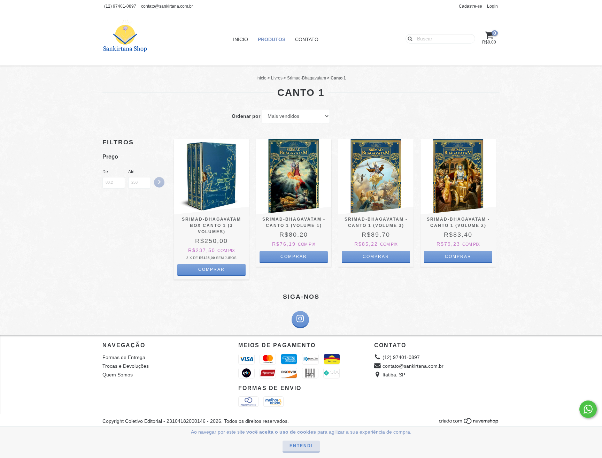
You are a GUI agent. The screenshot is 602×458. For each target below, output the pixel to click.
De (105, 171)
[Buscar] (408, 38)
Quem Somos (117, 374)
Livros (277, 78)
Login (492, 6)
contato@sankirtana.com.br (167, 6)
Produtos (271, 39)
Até (131, 171)
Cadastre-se (470, 6)
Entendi (301, 445)
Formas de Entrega (123, 357)
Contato (306, 39)
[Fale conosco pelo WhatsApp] (588, 409)
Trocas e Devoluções (125, 366)
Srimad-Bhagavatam (306, 78)
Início (240, 39)
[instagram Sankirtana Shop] (300, 319)
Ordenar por (246, 116)
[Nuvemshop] (469, 423)
